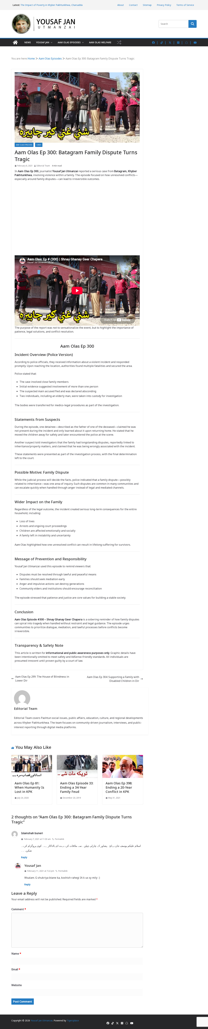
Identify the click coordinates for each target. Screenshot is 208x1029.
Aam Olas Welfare (100, 42)
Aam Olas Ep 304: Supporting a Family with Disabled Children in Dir (113, 679)
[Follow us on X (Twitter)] (172, 42)
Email (15, 969)
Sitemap (147, 5)
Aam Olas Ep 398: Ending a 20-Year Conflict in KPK (119, 787)
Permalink (59, 839)
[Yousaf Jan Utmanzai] (15, 42)
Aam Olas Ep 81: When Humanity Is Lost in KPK (29, 787)
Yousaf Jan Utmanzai (41, 1020)
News (27, 42)
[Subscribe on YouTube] (195, 42)
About (120, 5)
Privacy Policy (164, 5)
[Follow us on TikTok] (163, 42)
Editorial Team (43, 165)
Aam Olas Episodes (69, 42)
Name (16, 953)
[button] (50, 42)
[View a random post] (119, 42)
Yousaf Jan (42, 42)
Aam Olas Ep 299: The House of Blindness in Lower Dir (42, 678)
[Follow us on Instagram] (180, 42)
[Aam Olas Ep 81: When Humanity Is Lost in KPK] (31, 757)
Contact (133, 5)
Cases (38, 145)
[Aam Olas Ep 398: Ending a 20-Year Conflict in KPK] (122, 757)
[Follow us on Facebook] (155, 42)
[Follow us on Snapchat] (188, 42)
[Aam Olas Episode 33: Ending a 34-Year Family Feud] (77, 757)
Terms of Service (185, 5)
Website (16, 985)
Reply (24, 857)
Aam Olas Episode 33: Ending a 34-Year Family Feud (76, 787)
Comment (18, 909)
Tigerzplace (73, 1020)
